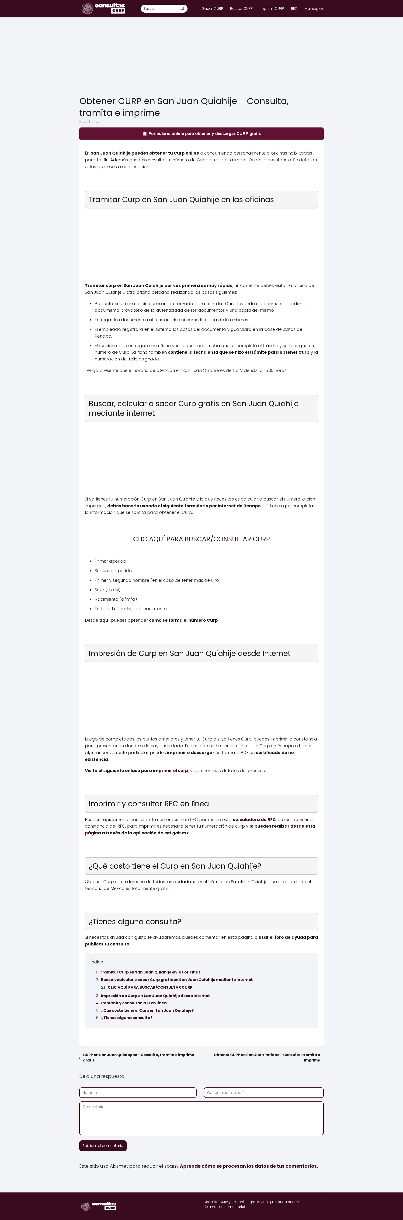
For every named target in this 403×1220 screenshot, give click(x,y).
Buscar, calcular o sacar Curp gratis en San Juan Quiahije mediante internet (177, 979)
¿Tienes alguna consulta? (127, 1017)
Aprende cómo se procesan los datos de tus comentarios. (249, 1166)
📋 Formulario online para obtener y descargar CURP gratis (201, 133)
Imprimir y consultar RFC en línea (134, 1003)
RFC (294, 8)
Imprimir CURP (272, 8)
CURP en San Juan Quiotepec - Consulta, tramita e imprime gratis (138, 1057)
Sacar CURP (212, 8)
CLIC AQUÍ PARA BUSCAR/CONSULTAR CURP (150, 987)
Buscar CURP (241, 8)
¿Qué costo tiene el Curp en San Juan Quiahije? (147, 1010)
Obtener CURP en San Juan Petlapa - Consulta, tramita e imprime (267, 1057)
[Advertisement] (201, 56)
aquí (104, 620)
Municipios (314, 8)
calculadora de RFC (254, 819)
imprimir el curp (170, 770)
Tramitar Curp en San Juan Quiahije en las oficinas (150, 972)
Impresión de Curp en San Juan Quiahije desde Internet (155, 995)
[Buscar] (182, 8)
